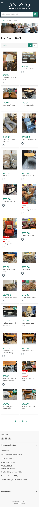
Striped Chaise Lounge (29, 297)
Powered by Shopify (19, 503)
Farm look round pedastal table (8, 407)
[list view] (34, 45)
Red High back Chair (9, 244)
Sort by (5, 45)
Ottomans (6, 176)
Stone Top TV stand (9, 201)
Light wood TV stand (28, 351)
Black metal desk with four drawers (9, 324)
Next (24, 421)
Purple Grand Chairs (28, 235)
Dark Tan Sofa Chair (9, 105)
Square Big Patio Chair (28, 69)
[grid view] (30, 45)
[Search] (35, 14)
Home (3, 20)
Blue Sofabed (26, 269)
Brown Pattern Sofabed (10, 297)
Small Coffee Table (28, 105)
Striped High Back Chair (29, 210)
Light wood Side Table (28, 176)
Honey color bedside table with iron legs (9, 379)
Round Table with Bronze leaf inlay (8, 352)
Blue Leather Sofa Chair (29, 139)
